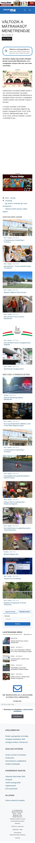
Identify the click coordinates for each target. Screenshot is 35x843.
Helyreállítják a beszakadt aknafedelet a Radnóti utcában (19, 668)
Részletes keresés (25, 611)
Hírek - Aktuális (7, 38)
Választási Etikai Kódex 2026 (15, 776)
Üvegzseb (8, 779)
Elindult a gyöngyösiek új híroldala (16, 736)
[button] (24, 10)
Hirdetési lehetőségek (12, 764)
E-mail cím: (17, 701)
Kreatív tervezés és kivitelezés (15, 755)
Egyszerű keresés (10, 611)
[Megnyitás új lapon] (17, 79)
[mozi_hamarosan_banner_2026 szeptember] (17, 5)
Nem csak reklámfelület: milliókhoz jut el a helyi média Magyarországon (21, 650)
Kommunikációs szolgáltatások (15, 761)
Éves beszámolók (11, 789)
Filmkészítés (9, 758)
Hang (29, 84)
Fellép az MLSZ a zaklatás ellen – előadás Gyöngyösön (20, 677)
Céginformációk (10, 786)
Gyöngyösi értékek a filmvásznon (16, 742)
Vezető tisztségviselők (12, 782)
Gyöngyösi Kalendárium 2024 (15, 739)
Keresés (17, 624)
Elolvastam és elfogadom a (18, 710)
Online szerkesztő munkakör (15, 800)
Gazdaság (8, 201)
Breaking (14, 638)
